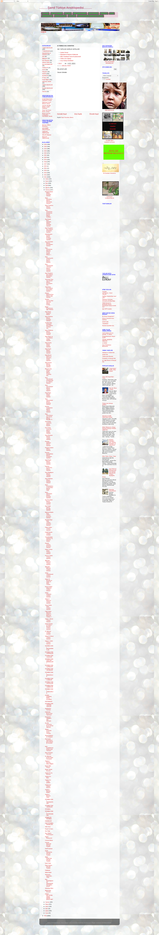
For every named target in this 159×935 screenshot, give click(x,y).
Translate (108, 79)
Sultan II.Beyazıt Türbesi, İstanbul (48, 594)
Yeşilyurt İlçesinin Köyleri (48, 791)
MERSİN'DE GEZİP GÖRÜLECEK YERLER (90, 16)
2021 (45, 155)
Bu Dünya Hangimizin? (108, 316)
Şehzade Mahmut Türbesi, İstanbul (48, 562)
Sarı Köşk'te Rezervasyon (49, 834)
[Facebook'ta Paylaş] (73, 63)
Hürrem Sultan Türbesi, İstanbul (49, 557)
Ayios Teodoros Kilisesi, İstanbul (49, 207)
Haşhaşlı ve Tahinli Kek (108, 352)
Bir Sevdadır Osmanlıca (109, 173)
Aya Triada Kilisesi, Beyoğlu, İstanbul (48, 508)
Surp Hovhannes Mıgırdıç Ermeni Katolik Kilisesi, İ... (48, 251)
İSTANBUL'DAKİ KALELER (49, 656)
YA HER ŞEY (110, 140)
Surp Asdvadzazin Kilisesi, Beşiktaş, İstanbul (49, 401)
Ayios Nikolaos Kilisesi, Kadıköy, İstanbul (49, 480)
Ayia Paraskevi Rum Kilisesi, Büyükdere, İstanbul (49, 275)
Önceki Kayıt (94, 114)
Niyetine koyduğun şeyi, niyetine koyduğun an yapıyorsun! (112, 442)
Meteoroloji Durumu (48, 891)
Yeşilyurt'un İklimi (48, 777)
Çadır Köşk (48, 863)
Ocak (46, 913)
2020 (45, 157)
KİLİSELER (45, 75)
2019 (45, 159)
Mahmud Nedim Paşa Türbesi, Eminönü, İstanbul (49, 515)
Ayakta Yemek (64, 52)
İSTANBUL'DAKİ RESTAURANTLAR (49, 648)
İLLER (112, 13)
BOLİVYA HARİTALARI (45, 137)
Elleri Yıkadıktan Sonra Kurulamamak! (70, 56)
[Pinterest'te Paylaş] (74, 63)
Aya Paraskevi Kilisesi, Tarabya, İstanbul (49, 502)
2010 (45, 915)
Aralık (47, 179)
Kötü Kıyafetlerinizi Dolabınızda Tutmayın (49, 748)
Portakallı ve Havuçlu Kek (109, 358)
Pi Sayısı (44, 77)
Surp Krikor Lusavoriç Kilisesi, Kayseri (48, 423)
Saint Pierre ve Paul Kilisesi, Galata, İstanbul (49, 338)
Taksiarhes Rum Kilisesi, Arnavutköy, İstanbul (49, 289)
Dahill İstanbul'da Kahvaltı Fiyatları (48, 852)
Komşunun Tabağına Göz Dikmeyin (48, 719)
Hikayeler (44, 71)
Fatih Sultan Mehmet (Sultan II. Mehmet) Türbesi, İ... (48, 614)
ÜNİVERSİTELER (47, 16)
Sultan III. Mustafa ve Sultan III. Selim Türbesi (48, 582)
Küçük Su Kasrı (49, 829)
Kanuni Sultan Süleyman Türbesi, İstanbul (48, 588)
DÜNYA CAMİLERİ (56, 13)
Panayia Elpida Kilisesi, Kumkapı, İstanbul (49, 193)
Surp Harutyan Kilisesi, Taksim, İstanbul (49, 437)
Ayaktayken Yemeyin (48, 709)
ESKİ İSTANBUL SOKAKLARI (49, 824)
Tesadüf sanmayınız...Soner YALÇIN (107, 293)
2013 (45, 172)
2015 (45, 168)
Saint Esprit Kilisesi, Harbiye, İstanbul (48, 351)
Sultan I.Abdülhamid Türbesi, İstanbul (49, 575)
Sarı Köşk (47, 831)
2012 (45, 174)
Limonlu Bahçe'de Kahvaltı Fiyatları (48, 844)
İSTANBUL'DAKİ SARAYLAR (49, 686)
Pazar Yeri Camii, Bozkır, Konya (46, 111)
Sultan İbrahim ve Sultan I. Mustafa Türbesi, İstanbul (49, 626)
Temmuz (47, 189)
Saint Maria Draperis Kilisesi (48, 313)
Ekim (46, 183)
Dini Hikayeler (45, 60)
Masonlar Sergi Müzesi (112, 490)
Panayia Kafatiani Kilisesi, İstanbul (48, 443)
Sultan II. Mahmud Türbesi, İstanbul (48, 601)
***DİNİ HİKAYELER (47, 47)
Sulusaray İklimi (49, 888)
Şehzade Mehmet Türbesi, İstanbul (48, 568)
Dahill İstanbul (48, 848)
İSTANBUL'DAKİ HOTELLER (49, 682)
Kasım (47, 181)
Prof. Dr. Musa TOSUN (113, 388)
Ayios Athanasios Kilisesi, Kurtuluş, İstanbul (48, 495)
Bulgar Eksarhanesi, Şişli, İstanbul (49, 308)
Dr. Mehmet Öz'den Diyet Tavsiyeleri (49, 758)
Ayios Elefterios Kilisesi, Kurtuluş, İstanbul (49, 332)
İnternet (44, 91)
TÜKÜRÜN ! (105, 323)
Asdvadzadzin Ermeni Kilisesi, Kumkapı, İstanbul (48, 237)
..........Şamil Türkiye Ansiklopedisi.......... (65, 7)
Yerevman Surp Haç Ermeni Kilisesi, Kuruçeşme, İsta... (49, 282)
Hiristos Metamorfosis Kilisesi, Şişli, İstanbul (49, 295)
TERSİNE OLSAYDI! (109, 142)
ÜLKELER (68, 13)
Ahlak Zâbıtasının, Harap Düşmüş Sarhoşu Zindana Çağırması (109, 428)
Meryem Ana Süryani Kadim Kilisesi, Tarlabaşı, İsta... (48, 372)
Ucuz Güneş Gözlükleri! (66, 60)
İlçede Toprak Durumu (48, 770)
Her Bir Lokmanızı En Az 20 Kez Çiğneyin (49, 725)
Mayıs (47, 904)
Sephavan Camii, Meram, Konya (46, 103)
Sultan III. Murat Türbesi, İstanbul (49, 637)
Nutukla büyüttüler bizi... (108, 325)
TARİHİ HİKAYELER (47, 85)
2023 (45, 151)
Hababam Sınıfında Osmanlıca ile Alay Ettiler (108, 300)
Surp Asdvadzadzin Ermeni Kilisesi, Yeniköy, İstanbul (49, 268)
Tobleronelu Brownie (107, 356)
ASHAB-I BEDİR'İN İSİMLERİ (107, 340)
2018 (45, 161)
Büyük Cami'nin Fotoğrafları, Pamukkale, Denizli (47, 115)
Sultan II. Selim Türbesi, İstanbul (49, 642)
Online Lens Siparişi (65, 58)
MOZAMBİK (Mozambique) (46, 129)
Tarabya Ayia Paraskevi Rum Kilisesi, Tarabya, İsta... (49, 325)
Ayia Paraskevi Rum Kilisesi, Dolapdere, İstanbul (49, 230)
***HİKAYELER (46, 51)
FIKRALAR (45, 67)
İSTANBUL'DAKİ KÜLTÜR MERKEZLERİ (49, 661)
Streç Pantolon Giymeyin (49, 753)
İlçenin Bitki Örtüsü (48, 766)
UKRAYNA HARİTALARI (45, 132)
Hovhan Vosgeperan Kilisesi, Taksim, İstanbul (49, 409)
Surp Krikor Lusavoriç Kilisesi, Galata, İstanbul (48, 430)
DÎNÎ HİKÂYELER (109, 110)
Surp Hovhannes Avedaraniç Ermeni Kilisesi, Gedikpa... (48, 214)
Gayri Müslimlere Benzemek (106, 345)
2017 (45, 164)
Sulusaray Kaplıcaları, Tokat (48, 876)
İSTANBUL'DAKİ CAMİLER (49, 679)
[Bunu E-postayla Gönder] (68, 63)
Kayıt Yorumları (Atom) (67, 117)
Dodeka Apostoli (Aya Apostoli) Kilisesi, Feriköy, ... (49, 302)
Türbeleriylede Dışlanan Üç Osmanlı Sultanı (49, 539)
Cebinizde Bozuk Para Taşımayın (48, 713)
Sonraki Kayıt (62, 114)
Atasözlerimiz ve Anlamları (46, 54)
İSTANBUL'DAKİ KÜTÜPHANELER (49, 813)
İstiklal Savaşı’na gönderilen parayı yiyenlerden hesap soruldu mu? (109, 305)
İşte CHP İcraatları (107, 309)
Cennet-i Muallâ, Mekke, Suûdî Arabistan (46, 107)
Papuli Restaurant (48, 837)
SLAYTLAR (72, 16)
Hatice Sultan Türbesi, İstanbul (48, 529)
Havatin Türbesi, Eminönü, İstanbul (48, 545)
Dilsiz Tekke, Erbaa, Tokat (109, 456)
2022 (45, 153)
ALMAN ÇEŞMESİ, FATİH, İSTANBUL (48, 697)
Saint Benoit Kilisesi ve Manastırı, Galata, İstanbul (48, 357)
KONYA (44, 73)
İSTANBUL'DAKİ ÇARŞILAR (49, 666)
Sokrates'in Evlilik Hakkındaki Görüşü (107, 416)
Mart (46, 908)
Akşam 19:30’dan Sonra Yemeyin (48, 731)
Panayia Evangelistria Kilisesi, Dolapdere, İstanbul (49, 455)
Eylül (46, 185)
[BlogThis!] (70, 63)
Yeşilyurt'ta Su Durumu (48, 773)
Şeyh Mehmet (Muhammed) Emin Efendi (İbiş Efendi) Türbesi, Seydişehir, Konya (109, 473)
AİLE (43, 56)
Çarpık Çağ (105, 321)
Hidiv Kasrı (48, 826)
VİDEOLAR (104, 13)
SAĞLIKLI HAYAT (66, 65)
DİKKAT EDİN (45, 62)
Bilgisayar (44, 58)
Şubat (47, 910)
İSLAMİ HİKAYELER (47, 88)
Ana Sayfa (45, 13)
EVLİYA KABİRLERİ (47, 64)
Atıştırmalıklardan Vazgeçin (49, 736)
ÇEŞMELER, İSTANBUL (48, 818)
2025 (45, 146)
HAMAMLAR (48, 821)
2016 (45, 166)
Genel (43, 69)
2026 (45, 144)
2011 (45, 177)
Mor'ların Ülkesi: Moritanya (46, 125)
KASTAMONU (48, 701)
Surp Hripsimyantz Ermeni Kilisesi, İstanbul (49, 259)
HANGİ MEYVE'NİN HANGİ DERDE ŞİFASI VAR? (49, 896)
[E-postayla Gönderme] (65, 63)
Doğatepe (47, 870)
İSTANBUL (48, 809)
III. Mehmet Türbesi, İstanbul (48, 633)
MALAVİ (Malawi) (46, 135)
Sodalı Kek (105, 354)
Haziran (47, 902)
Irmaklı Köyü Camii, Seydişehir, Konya (47, 99)
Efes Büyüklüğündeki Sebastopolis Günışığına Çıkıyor (49, 883)
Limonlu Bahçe (49, 840)
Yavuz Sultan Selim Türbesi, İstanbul (48, 607)
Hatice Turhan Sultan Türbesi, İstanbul (48, 551)
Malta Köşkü (48, 872)
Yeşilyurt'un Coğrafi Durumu (48, 786)
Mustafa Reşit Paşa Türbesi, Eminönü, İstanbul (48, 522)
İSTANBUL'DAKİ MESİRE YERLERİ (49, 705)
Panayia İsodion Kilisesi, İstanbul (49, 449)
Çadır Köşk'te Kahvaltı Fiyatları (48, 867)
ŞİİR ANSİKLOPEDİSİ (80, 13)
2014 (45, 170)
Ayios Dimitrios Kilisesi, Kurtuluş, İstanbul (49, 318)
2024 (45, 148)
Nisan (47, 906)
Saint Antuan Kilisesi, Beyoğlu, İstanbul (48, 364)
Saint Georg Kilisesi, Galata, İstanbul (48, 344)
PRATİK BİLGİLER (60, 16)
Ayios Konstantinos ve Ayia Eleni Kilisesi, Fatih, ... (49, 487)
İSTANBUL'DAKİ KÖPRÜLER (49, 652)
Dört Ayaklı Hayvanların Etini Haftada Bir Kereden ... (49, 741)
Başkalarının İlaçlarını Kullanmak (69, 54)
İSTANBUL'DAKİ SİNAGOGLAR (49, 674)
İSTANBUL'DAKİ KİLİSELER (49, 669)
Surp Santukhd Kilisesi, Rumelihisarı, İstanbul (49, 243)
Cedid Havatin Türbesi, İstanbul (48, 534)
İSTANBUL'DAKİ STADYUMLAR (49, 691)
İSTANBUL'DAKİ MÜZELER (49, 806)
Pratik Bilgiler (45, 79)
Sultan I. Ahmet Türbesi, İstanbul (49, 620)
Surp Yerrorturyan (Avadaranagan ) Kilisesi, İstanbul (49, 380)
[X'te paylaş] (71, 63)
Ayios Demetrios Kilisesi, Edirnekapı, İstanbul (48, 200)
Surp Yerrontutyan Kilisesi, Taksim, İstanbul (49, 388)
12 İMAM (104, 343)
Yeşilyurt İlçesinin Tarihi (48, 796)
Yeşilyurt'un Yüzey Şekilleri (48, 781)
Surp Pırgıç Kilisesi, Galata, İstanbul (48, 394)
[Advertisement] (71, 39)
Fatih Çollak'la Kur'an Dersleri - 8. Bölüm (107, 333)
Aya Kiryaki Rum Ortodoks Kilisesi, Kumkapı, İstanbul (48, 223)
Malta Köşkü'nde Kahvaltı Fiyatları (48, 859)
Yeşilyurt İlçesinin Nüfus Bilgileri (49, 762)
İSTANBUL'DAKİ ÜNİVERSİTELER (49, 801)
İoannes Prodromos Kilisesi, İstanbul (48, 468)
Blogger (94, 922)
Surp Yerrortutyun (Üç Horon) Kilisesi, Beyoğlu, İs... (49, 416)
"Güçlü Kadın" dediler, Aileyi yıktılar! (112, 370)
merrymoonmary (73, 922)
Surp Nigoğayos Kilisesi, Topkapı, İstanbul (49, 474)
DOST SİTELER (93, 13)
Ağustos (47, 187)
